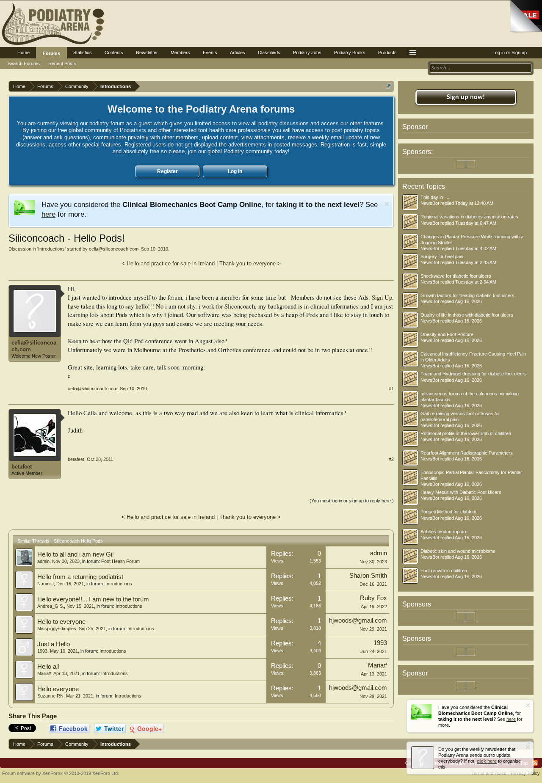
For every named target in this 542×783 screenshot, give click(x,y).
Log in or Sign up (509, 52)
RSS (535, 763)
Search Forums (24, 63)
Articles (237, 52)
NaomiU (45, 583)
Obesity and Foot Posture (446, 334)
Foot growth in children (443, 570)
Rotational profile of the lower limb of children (465, 433)
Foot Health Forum (120, 561)
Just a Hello (53, 644)
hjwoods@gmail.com (358, 620)
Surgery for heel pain (441, 256)
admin (43, 561)
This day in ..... (435, 197)
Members (180, 52)
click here (487, 761)
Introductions (51, 248)
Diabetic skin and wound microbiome (457, 551)
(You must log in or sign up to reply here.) (352, 500)
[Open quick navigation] (388, 86)
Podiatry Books (349, 52)
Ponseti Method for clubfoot (448, 511)
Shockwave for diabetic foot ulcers (455, 275)
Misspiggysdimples (56, 628)
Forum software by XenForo (60, 773)
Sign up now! (466, 97)
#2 (391, 459)
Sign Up (382, 297)
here (48, 214)
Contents (114, 52)
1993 (42, 650)
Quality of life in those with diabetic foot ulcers (466, 314)
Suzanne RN (50, 695)
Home (23, 52)
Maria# (44, 673)
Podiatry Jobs (307, 52)
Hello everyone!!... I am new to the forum (93, 599)
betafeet (21, 466)
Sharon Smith (368, 575)
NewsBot (429, 203)
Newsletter (147, 52)
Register (167, 171)
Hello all (48, 666)
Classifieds (269, 52)
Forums (51, 53)
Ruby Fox (373, 598)
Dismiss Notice (387, 204)
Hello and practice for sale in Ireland (171, 263)
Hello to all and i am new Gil (75, 554)
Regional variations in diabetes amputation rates (469, 216)
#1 (391, 388)
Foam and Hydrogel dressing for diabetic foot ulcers (473, 373)
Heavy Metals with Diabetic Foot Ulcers (460, 492)
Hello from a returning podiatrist (80, 576)
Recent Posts (62, 63)
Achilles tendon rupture (443, 531)
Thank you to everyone (247, 263)
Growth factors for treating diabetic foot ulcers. (468, 295)
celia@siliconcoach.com (113, 248)
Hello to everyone (61, 621)
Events (210, 52)
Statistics (82, 52)
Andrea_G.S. (50, 606)
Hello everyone (58, 689)
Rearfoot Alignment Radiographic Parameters (466, 452)
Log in (235, 171)
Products (387, 52)
